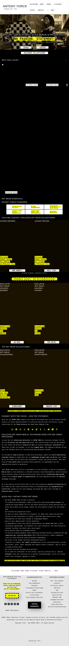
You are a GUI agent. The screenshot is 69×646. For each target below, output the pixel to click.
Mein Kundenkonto (34, 583)
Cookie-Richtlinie (57, 604)
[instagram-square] (12, 604)
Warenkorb (34, 585)
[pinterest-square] (15, 604)
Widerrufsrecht (57, 595)
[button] (26, 47)
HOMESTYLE (41, 10)
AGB (57, 590)
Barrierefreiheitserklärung (57, 606)
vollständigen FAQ (58, 560)
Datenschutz (57, 602)
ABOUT (52, 10)
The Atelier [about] (57, 585)
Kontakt (34, 581)
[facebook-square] (5, 604)
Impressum (57, 588)
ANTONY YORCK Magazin (12, 610)
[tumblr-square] (18, 604)
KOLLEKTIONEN (34, 4)
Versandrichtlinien (57, 592)
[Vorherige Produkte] (60, 60)
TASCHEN (32, 10)
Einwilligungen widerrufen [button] (34, 597)
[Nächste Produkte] (65, 60)
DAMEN (41, 4)
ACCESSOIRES (58, 4)
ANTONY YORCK (15, 6)
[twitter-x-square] (9, 604)
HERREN (49, 4)
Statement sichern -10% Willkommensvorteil (34, 279)
